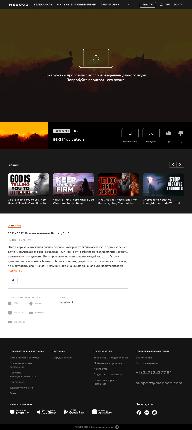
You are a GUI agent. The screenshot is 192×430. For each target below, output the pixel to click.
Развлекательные (37, 233)
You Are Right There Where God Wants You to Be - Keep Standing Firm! (73, 201)
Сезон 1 (14, 165)
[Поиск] (161, 4)
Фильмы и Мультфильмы (77, 4)
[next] (180, 165)
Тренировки (110, 4)
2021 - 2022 (16, 233)
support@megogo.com (159, 383)
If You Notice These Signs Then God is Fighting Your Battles (117, 201)
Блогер (56, 233)
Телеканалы (43, 4)
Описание (14, 225)
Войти (178, 4)
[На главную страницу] (18, 4)
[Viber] (155, 413)
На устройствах (103, 351)
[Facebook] (139, 413)
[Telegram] (147, 413)
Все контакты (144, 357)
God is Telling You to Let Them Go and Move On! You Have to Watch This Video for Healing (27, 201)
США (65, 233)
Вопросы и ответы (147, 363)
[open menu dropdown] (128, 4)
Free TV (148, 4)
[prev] (173, 165)
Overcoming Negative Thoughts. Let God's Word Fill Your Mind (162, 201)
